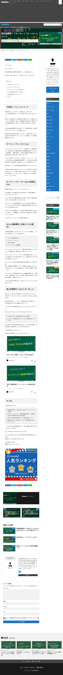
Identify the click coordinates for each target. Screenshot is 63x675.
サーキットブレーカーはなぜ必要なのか (16, 89)
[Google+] (19, 60)
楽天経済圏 (50, 173)
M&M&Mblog (5, 2)
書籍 (49, 166)
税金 (49, 176)
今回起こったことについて (13, 84)
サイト (4, 611)
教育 (49, 163)
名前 (4, 601)
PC (48, 113)
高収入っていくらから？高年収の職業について (27, 546)
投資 (15, 41)
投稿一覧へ (28, 575)
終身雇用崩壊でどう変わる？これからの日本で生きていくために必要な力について (27, 530)
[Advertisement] (31, 13)
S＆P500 (4, 41)
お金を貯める (50, 129)
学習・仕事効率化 (51, 153)
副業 (49, 149)
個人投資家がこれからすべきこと (14, 94)
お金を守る (50, 123)
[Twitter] (13, 60)
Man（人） (32, 1)
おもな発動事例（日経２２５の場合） (15, 91)
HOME (3, 50)
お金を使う (50, 116)
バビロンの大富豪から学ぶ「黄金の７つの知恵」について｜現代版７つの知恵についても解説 (52, 247)
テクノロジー (50, 136)
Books (37, 1)
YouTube (42, 1)
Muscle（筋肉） (17, 1)
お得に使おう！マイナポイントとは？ (26, 537)
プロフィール (48, 1)
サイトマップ (12, 3)
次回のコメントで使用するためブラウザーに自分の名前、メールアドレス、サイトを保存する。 (21, 618)
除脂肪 (49, 189)
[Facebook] (8, 60)
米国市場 (18, 41)
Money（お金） (25, 1)
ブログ (49, 139)
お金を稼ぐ (50, 126)
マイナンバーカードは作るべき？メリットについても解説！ (8, 653)
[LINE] (30, 60)
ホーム (11, 1)
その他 (49, 133)
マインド (50, 143)
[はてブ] (25, 60)
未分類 (49, 169)
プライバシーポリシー (29, 667)
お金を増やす (50, 120)
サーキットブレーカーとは (13, 87)
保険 (49, 146)
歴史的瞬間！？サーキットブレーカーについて (18, 49)
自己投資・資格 (51, 186)
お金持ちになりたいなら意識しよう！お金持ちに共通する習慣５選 (52, 277)
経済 (19, 40)
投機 (49, 156)
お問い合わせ (40, 667)
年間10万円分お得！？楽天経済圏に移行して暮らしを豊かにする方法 (52, 218)
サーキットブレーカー (10, 41)
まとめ (9, 96)
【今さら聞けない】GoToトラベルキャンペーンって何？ (39, 652)
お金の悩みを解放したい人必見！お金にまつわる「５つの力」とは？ (52, 232)
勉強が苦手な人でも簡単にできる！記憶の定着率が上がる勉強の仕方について (52, 262)
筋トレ (49, 179)
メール (5, 606)
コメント (5, 588)
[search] (60, 24)
